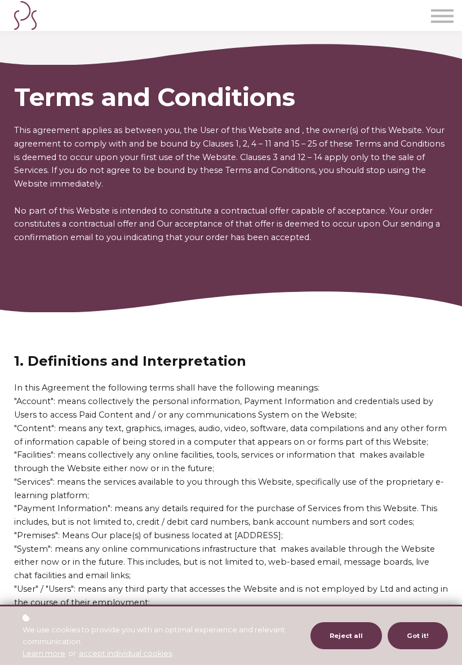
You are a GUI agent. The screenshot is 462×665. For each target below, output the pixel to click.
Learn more (44, 653)
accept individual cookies (125, 653)
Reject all (346, 636)
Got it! (418, 636)
